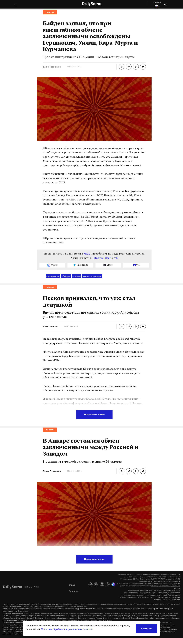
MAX (87, 254)
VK (116, 258)
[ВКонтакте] (102, 584)
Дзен (108, 258)
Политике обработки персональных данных (66, 629)
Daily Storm (91, 4)
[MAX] (113, 584)
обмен (77, 276)
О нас (72, 585)
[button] (15, 5)
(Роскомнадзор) (126, 579)
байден (66, 276)
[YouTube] (96, 584)
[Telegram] (90, 584)
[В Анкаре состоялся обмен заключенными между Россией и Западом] (121, 471)
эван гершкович (92, 276)
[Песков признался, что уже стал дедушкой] (121, 326)
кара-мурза (52, 276)
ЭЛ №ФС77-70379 (158, 579)
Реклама (73, 591)
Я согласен (146, 628)
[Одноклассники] (108, 584)
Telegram (98, 258)
